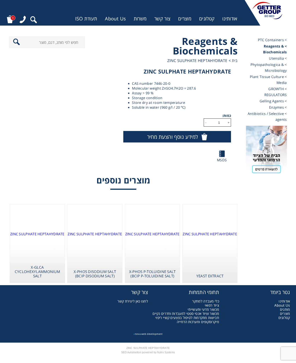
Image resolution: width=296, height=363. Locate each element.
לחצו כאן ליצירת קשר (132, 301)
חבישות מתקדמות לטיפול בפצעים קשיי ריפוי (187, 317)
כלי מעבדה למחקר (205, 301)
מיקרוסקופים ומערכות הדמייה (198, 321)
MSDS (222, 160)
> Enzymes (278, 107)
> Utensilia (278, 58)
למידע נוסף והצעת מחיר (172, 136)
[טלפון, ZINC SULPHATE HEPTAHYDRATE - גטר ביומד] (23, 20)
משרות (140, 18)
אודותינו (229, 18)
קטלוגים (207, 18)
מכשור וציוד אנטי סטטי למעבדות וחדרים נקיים (186, 313)
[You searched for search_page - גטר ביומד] (33, 20)
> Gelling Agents (273, 101)
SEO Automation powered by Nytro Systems (148, 352)
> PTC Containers (272, 40)
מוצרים (184, 18)
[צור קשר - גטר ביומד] (266, 151)
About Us (115, 18)
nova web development (148, 333)
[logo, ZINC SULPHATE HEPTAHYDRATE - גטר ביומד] (267, 13)
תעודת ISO (86, 18)
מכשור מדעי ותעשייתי (203, 309)
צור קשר (162, 18)
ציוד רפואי (212, 305)
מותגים (285, 309)
